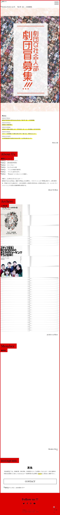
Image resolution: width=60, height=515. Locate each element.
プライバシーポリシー (32, 510)
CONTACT (30, 481)
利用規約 (24, 510)
